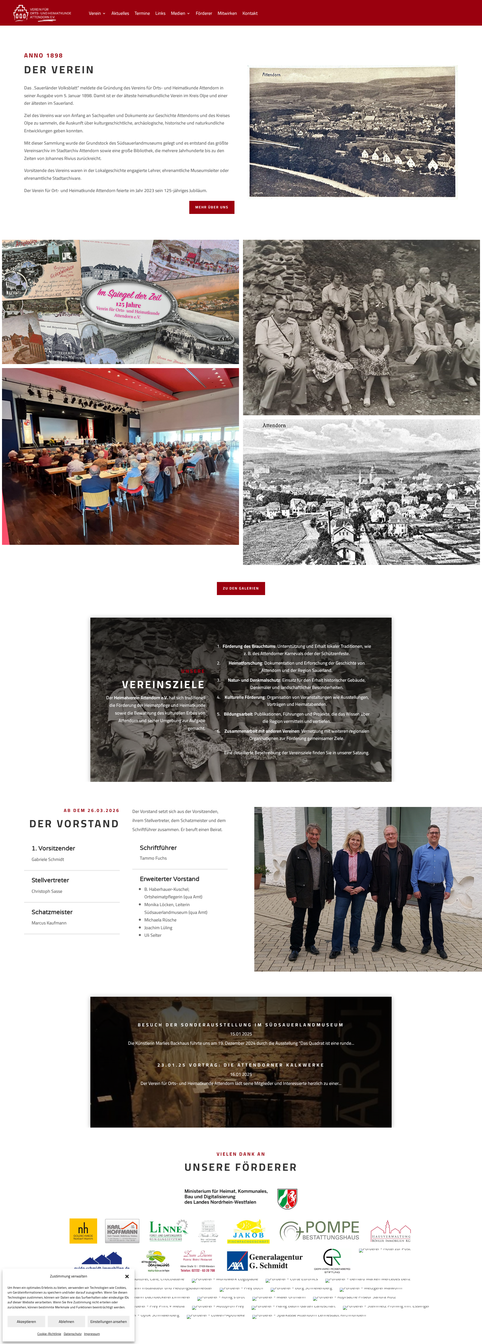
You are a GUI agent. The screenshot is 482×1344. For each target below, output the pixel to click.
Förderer (204, 14)
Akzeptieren (26, 1321)
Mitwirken (227, 14)
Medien (178, 14)
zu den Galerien (241, 588)
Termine (142, 14)
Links (160, 14)
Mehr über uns (211, 207)
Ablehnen (66, 1321)
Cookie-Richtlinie (49, 1334)
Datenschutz (73, 1334)
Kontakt (250, 14)
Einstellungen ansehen (108, 1321)
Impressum (92, 1334)
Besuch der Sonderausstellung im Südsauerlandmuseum (241, 1025)
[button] (127, 1276)
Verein (95, 14)
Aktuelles (120, 14)
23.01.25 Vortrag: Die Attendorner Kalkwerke (241, 1065)
